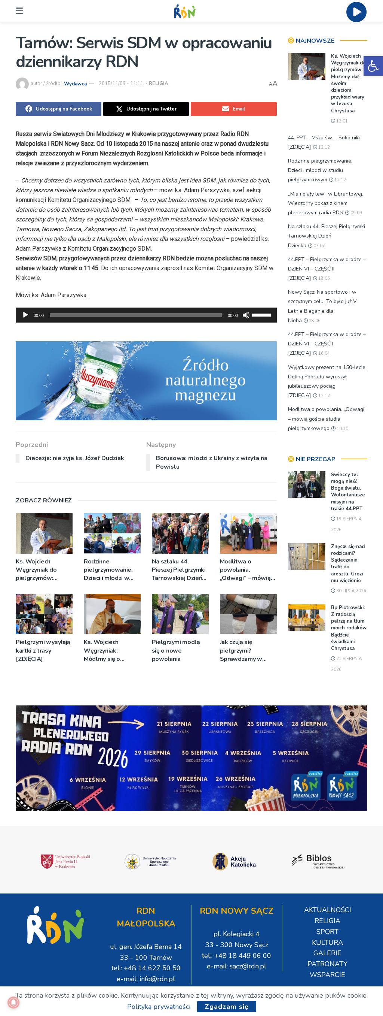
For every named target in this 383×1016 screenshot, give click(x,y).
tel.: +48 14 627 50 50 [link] (146, 968)
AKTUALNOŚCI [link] (327, 909)
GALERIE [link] (327, 953)
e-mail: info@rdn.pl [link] (146, 978)
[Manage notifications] (13, 1003)
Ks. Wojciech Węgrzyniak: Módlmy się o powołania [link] (102, 650)
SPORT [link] (327, 931)
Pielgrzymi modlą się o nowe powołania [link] (176, 650)
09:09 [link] (355, 213)
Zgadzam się (227, 1006)
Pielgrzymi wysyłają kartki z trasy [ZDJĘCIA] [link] (43, 650)
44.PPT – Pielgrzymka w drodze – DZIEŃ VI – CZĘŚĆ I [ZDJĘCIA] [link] (327, 344)
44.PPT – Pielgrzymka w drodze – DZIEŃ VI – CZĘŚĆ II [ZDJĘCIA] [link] (327, 269)
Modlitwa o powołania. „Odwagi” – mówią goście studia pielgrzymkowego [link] (245, 570)
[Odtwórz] (25, 315)
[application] (146, 315)
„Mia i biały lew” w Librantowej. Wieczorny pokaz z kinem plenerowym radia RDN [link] (325, 203)
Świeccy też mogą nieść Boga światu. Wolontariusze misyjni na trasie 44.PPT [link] (348, 491)
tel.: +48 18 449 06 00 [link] (236, 955)
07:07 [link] (318, 246)
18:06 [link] (323, 278)
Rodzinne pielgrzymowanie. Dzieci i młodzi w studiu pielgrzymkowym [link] (108, 570)
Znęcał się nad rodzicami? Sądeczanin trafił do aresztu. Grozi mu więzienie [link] (348, 563)
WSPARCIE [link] (327, 974)
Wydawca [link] (75, 83)
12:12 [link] (323, 147)
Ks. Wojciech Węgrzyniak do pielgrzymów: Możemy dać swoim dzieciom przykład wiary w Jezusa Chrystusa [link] (43, 570)
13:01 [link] (341, 121)
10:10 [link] (341, 429)
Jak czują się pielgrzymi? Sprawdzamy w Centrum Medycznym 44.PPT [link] (248, 650)
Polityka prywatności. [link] (159, 1006)
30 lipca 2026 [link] (350, 591)
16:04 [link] (323, 353)
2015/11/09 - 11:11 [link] (121, 83)
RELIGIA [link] (158, 83)
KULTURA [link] (327, 942)
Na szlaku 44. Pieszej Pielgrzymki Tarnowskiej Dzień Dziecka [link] (179, 570)
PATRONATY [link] (327, 963)
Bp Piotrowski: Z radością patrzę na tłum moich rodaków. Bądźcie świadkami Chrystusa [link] (349, 628)
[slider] (262, 314)
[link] (373, 66)
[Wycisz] (246, 315)
